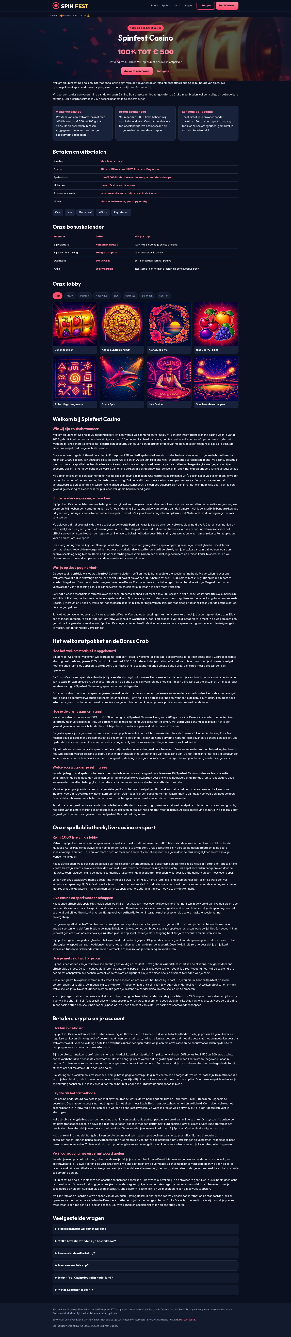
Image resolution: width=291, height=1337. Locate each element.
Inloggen (206, 5)
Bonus (154, 5)
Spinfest (54, 15)
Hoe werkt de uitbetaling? (76, 1253)
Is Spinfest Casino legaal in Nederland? (85, 1277)
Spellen (166, 5)
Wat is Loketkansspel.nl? (75, 1289)
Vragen (188, 5)
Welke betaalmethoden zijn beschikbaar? (87, 1241)
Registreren (227, 5)
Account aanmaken (137, 71)
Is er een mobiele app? (73, 1265)
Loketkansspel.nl (186, 1319)
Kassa (176, 5)
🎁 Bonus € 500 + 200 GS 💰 (75, 15)
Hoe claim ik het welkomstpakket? (82, 1228)
